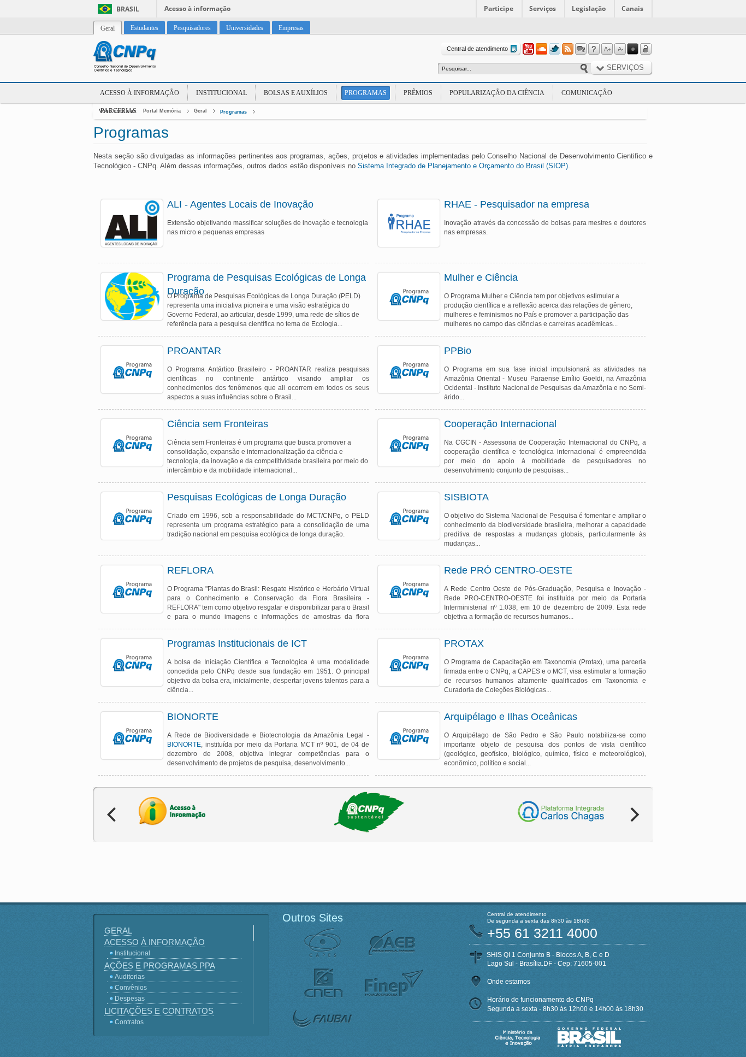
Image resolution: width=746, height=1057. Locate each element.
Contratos (129, 1022)
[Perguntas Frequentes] (594, 49)
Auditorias (130, 977)
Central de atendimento (477, 48)
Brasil (127, 9)
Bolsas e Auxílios (296, 93)
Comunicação (586, 93)
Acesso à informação (197, 8)
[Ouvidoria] (581, 49)
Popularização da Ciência (496, 93)
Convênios (131, 987)
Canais (632, 8)
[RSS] (567, 49)
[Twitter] (554, 49)
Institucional (221, 93)
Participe (498, 8)
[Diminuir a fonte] (620, 49)
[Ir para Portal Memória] (138, 58)
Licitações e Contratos (159, 1010)
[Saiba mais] (132, 223)
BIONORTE (184, 744)
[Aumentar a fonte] (607, 49)
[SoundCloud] (541, 49)
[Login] (646, 49)
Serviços (542, 8)
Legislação (589, 8)
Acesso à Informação (139, 93)
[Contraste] (633, 49)
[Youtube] (528, 49)
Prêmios (418, 93)
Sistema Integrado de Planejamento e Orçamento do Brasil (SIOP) (463, 166)
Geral (200, 111)
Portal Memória (162, 111)
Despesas (130, 998)
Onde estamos (508, 981)
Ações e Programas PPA (159, 965)
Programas (366, 93)
